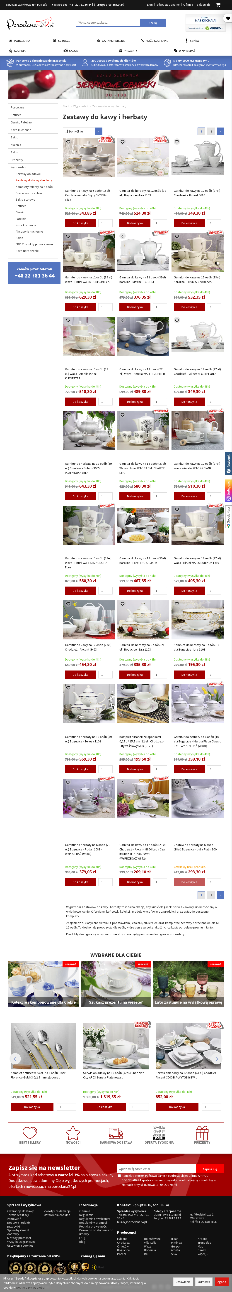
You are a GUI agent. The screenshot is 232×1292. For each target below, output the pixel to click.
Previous (15, 1058)
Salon (73, 51)
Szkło (194, 41)
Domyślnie (75, 131)
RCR (147, 1254)
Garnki (20, 212)
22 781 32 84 (173, 1218)
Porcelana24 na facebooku (228, 463)
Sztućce (64, 41)
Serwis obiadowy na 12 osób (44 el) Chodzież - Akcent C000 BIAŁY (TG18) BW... (114, 1075)
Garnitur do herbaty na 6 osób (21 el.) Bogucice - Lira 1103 (141, 647)
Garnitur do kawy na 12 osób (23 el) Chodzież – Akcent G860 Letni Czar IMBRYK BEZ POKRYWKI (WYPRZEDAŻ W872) (143, 851)
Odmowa (204, 1282)
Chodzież (123, 1243)
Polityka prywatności (93, 1226)
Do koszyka (80, 223)
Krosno (203, 1239)
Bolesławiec (152, 1239)
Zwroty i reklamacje (57, 1211)
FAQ (82, 1238)
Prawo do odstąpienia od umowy (96, 1232)
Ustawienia (183, 1282)
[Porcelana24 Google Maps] (228, 516)
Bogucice (123, 1250)
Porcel (121, 1254)
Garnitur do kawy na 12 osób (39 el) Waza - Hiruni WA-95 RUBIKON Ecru (88, 279)
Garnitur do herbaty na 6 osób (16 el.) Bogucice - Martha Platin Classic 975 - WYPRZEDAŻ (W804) (197, 741)
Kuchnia (20, 51)
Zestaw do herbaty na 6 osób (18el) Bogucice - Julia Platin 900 (195, 847)
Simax (202, 1250)
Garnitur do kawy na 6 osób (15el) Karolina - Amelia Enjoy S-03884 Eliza (87, 195)
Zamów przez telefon (34, 273)
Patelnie (21, 219)
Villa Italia (150, 1243)
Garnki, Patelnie (113, 41)
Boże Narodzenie (27, 251)
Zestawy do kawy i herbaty (34, 180)
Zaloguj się (203, 5)
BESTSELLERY (30, 1142)
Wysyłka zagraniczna (21, 1242)
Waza (147, 1246)
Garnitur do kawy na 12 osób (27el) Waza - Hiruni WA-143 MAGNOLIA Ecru (88, 562)
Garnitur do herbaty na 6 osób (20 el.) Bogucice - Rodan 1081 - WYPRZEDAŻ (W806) (87, 849)
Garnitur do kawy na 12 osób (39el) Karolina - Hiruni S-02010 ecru (197, 279)
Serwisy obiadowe (28, 174)
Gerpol (175, 1246)
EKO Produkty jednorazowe (34, 244)
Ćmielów (123, 1246)
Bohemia (150, 1250)
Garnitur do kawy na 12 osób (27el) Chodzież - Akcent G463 (88, 647)
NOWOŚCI (73, 1142)
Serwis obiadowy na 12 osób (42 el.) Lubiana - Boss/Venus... (186, 1075)
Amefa (175, 1250)
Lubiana (122, 1239)
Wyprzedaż (187, 51)
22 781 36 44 (83, 5)
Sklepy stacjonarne (168, 5)
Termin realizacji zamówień (18, 1217)
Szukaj (153, 23)
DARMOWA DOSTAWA (116, 1142)
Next (216, 1058)
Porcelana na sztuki (29, 193)
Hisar (174, 1239)
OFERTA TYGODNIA (159, 1142)
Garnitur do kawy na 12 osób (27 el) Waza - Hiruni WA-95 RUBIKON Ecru (197, 560)
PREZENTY (202, 1142)
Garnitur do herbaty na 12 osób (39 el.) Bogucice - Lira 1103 (142, 193)
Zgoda (221, 1282)
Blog (150, 5)
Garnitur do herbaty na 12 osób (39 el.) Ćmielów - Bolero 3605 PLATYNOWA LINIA (88, 468)
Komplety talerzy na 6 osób (34, 187)
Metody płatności (19, 1238)
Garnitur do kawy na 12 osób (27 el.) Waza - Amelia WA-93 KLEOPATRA (86, 373)
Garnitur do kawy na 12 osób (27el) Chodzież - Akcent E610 (197, 193)
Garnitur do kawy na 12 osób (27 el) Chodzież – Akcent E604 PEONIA (197, 371)
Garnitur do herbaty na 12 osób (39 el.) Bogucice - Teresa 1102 (88, 739)
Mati (200, 1246)
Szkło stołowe (25, 199)
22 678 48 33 (209, 1222)
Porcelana (22, 41)
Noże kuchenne (157, 41)
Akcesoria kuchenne (29, 231)
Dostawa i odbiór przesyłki (18, 1224)
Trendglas (204, 1243)
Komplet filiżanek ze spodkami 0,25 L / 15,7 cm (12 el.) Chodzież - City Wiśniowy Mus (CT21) (141, 741)
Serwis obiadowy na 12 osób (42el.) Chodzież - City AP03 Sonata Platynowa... (42, 1075)
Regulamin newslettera (95, 1219)
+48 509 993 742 (62, 5)
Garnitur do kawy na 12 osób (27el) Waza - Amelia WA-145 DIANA (197, 466)
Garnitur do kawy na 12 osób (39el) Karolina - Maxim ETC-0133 (142, 279)
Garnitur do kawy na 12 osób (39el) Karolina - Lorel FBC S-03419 (142, 560)
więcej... (203, 1254)
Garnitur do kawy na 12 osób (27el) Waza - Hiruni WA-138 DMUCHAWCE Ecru (142, 468)
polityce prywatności (30, 1287)
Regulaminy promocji (93, 1223)
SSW (174, 1254)
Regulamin (86, 1215)
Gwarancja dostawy (20, 1211)
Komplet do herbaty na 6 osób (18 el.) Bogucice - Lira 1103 (197, 647)
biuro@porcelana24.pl (109, 5)
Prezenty (131, 51)
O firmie (188, 5)
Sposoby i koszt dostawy (18, 1232)
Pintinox (176, 1243)
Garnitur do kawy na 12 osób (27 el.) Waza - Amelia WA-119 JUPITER (142, 371)
